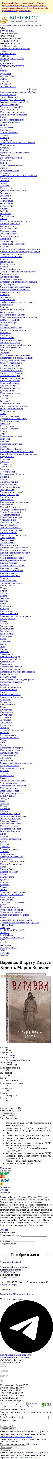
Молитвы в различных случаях (15, 152)
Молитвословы (7, 145)
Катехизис (5, 246)
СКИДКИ (5, 56)
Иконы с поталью (8, 563)
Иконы (3, 874)
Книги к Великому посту (12, 861)
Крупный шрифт (8, 385)
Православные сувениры (12, 768)
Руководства (6, 173)
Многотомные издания (11, 363)
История (4, 266)
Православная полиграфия (13, 786)
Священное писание (10, 122)
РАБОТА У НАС (8, 76)
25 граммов (5, 717)
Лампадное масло (8, 735)
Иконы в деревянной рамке (13, 550)
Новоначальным (8, 231)
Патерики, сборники (10, 223)
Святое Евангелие (9, 132)
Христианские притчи (11, 256)
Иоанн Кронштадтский (11, 517)
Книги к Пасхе (7, 869)
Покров (3, 479)
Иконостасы (6, 636)
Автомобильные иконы (11, 583)
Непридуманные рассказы (12, 360)
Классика (4, 441)
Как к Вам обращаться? (11, 1417)
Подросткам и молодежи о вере (15, 355)
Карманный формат (9, 383)
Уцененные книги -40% (11, 107)
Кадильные (5, 699)
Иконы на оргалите (9, 573)
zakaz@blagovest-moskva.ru (20, 1294)
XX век (3, 218)
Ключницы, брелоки (10, 813)
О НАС (3, 79)
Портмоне (5, 808)
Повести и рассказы (9, 416)
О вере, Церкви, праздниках (13, 406)
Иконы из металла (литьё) (12, 565)
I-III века (4, 208)
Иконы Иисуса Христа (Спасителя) (17, 451)
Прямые (4, 621)
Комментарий (6, 1426)
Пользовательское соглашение (14, 1357)
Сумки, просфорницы (10, 687)
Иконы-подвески (8, 755)
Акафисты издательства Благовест (16, 302)
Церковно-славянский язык (13, 190)
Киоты (3, 742)
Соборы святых (7, 537)
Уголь (3, 740)
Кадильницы (6, 606)
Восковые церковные (10, 694)
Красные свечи (7, 877)
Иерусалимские (7, 704)
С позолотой (6, 758)
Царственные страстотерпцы (14, 535)
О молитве (5, 155)
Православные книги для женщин (16, 358)
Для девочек (6, 664)
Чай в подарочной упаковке (13, 816)
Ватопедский (6, 725)
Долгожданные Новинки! (18, 1060)
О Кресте (4, 353)
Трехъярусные (7, 631)
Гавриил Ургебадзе (9, 525)
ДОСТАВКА (6, 63)
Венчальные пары (8, 580)
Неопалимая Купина (10, 487)
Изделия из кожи (8, 796)
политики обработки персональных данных (23, 1435)
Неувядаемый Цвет (9, 494)
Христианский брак (9, 277)
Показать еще (6, 1168)
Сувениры (5, 846)
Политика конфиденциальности (15, 1355)
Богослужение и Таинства (12, 315)
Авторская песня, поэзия (12, 902)
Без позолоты (6, 760)
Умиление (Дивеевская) (11, 492)
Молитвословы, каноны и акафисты (17, 142)
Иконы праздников (9, 545)
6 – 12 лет (4, 398)
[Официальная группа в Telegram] (26, 1352)
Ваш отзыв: (5, 1241)
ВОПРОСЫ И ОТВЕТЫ (12, 66)
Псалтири (4, 294)
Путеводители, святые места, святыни (18, 282)
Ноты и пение (7, 188)
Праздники (5, 239)
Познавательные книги (11, 436)
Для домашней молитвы (11, 697)
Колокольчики (7, 775)
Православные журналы (11, 444)
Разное (3, 917)
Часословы (5, 185)
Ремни (3, 801)
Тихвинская (6, 466)
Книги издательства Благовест (15, 289)
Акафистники (6, 304)
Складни (4, 578)
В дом (3, 603)
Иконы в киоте (7, 555)
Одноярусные (6, 626)
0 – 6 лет (4, 396)
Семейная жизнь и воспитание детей (18, 272)
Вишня (3, 649)
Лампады (4, 608)
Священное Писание (10, 292)
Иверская (4, 461)
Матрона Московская (10, 527)
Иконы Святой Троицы (11, 449)
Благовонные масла (9, 737)
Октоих (3, 168)
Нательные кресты (9, 753)
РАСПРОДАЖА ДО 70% (12, 58)
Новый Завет (6, 130)
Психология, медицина (11, 279)
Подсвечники (6, 611)
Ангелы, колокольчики (11, 839)
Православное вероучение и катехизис (18, 317)
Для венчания (6, 654)
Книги (3, 834)
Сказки (3, 431)
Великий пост (7, 859)
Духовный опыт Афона (11, 370)
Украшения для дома (10, 849)
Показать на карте (8, 1284)
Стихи (3, 413)
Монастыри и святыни (11, 912)
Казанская (5, 459)
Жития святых (7, 203)
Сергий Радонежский (10, 512)
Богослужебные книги (11, 158)
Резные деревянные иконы (13, 560)
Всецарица (5, 477)
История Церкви (8, 264)
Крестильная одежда (10, 656)
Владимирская (7, 456)
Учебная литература (9, 421)
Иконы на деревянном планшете (15, 553)
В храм (3, 591)
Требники (4, 180)
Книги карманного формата (13, 330)
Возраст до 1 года (8, 674)
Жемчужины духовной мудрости (16, 345)
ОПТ (2, 69)
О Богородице (7, 350)
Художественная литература (13, 418)
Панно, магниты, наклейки (13, 780)
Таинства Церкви (8, 241)
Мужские (4, 803)
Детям (3, 841)
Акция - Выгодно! (9, 97)
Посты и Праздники (10, 320)
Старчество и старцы (10, 365)
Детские (4, 325)
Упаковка (4, 851)
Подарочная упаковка (10, 823)
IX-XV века (5, 213)
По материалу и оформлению (14, 547)
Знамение (4, 469)
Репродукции (6, 261)
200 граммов (6, 715)
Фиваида (4, 727)
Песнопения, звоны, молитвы (14, 915)
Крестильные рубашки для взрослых (17, 679)
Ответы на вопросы (9, 322)
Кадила (3, 596)
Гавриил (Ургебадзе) (10, 342)
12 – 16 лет (5, 401)
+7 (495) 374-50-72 (9, 41)
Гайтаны (4, 601)
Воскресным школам (10, 380)
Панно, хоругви (7, 585)
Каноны (4, 150)
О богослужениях (8, 234)
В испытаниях (7, 337)
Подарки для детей (9, 788)
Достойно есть (7, 497)
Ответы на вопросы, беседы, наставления (20, 249)
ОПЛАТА (4, 61)
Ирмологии (5, 160)
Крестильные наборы (10, 659)
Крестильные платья (10, 669)
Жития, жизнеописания (11, 408)
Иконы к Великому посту (12, 864)
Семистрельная (7, 472)
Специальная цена (9, 104)
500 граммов (6, 722)
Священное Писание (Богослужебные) (18, 175)
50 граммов (5, 720)
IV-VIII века (6, 211)
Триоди (3, 183)
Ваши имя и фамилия (10, 1235)
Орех (2, 646)
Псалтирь (4, 137)
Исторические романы (11, 368)
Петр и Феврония (8, 532)
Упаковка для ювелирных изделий (16, 763)
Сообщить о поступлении (7, 1114)
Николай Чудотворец (10, 507)
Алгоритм (10, 1055)
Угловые (4, 623)
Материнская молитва (10, 347)
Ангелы (4, 773)
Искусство (5, 259)
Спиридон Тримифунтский (13, 510)
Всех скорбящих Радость (12, 474)
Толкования (5, 193)
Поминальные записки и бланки (15, 616)
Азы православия (8, 228)
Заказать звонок (8, 1429)
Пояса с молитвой (8, 689)
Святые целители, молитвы (13, 378)
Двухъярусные (7, 629)
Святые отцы (6, 201)
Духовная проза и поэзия (12, 254)
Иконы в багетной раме (11, 570)
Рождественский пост (10, 829)
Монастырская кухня (10, 375)
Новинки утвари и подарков (13, 115)
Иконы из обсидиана (10, 575)
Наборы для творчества (11, 793)
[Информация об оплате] (26, 1179)
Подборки (5, 335)
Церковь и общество (10, 269)
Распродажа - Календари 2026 (14, 102)
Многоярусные (7, 634)
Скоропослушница (9, 482)
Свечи (3, 692)
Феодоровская (7, 489)
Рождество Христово (10, 831)
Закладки (4, 798)
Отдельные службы (9, 170)
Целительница (7, 499)
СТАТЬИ (4, 81)
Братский (4, 732)
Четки (3, 745)
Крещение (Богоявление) (12, 856)
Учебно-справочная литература (15, 287)
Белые (3, 639)
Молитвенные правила (11, 165)
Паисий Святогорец (9, 522)
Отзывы (4, 1230)
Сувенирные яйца (8, 783)
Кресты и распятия (9, 613)
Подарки (4, 836)
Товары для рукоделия (10, 818)
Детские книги (7, 391)
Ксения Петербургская (11, 530)
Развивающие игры (9, 791)
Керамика (4, 770)
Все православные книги (12, 120)
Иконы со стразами (9, 568)
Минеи (3, 163)
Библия (3, 125)
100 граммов (6, 710)
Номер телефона (8, 1420)
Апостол (4, 135)
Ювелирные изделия (10, 750)
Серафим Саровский (10, 515)
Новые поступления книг (12, 112)
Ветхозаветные (7, 206)
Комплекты (5, 332)
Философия (5, 198)
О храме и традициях (10, 236)
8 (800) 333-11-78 (8, 46)
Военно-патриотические (12, 340)
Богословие (5, 196)
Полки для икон (7, 618)
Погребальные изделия (11, 682)
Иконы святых (7, 504)
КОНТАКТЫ (5, 74)
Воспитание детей (9, 274)
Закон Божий (6, 140)
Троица (3, 889)
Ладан (3, 707)
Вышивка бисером (9, 821)
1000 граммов (6, 712)
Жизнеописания (8, 226)
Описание (5, 1192)
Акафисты (5, 147)
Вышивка (4, 884)
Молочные (5, 641)
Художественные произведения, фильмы (19, 922)
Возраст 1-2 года (8, 677)
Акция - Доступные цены (12, 99)
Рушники (4, 684)
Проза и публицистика (11, 327)
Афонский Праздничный (12, 730)
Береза (3, 644)
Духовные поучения (9, 907)
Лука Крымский (8, 520)
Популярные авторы (10, 388)
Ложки (3, 778)
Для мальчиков (7, 661)
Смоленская (6, 464)
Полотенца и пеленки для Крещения (17, 672)
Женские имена (7, 542)
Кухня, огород (7, 284)
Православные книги (10, 393)
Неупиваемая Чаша (9, 484)
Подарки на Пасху (9, 872)
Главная (4, 955)
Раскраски (5, 423)
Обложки (4, 811)
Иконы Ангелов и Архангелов (15, 502)
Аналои (3, 593)
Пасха (3, 867)
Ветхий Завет (6, 127)
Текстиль (4, 598)
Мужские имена (8, 540)
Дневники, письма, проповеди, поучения (20, 251)
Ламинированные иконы (12, 558)
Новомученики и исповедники (15, 221)
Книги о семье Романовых (13, 373)
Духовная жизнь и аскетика (13, 309)
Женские (4, 806)
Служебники (6, 178)
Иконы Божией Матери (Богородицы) (18, 454)
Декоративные (7, 702)
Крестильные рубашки (11, 666)
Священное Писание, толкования (16, 920)
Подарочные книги (9, 765)
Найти (33, 89)
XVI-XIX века (7, 216)
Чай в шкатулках (8, 854)
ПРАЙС (4, 71)
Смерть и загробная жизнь (12, 244)
